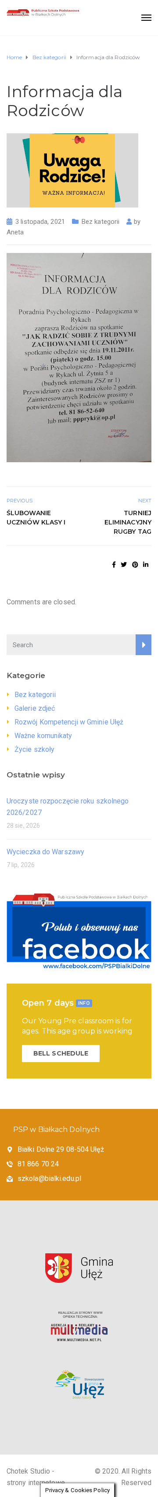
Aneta (15, 232)
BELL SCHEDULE (60, 1053)
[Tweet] (124, 564)
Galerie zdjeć (34, 708)
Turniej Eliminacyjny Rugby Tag (127, 522)
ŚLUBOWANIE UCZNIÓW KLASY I (36, 517)
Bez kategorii (100, 222)
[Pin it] (135, 564)
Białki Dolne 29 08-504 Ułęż (61, 1149)
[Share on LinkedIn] (145, 564)
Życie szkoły (34, 749)
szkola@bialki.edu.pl (49, 1178)
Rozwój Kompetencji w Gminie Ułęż (68, 722)
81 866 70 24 (38, 1164)
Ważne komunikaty (43, 736)
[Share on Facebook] (114, 564)
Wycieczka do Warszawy (45, 852)
